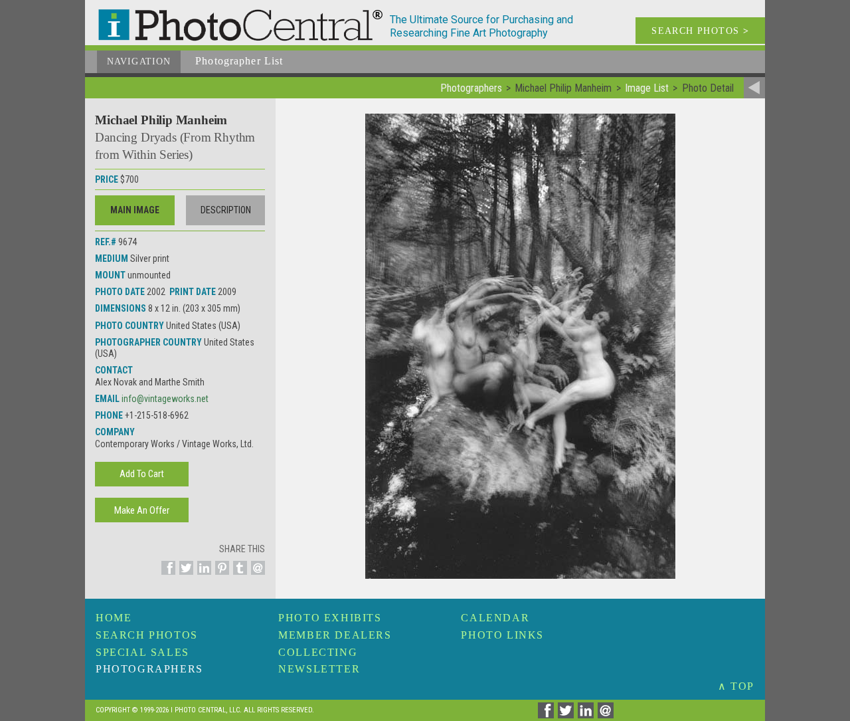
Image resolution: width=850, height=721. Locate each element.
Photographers (149, 668)
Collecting (317, 652)
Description (226, 210)
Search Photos (147, 635)
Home (113, 617)
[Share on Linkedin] (202, 575)
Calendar (495, 617)
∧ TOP (736, 686)
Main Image (134, 210)
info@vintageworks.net (165, 398)
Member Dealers (334, 635)
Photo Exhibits (329, 617)
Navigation (139, 61)
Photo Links (502, 635)
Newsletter (319, 668)
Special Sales (142, 652)
